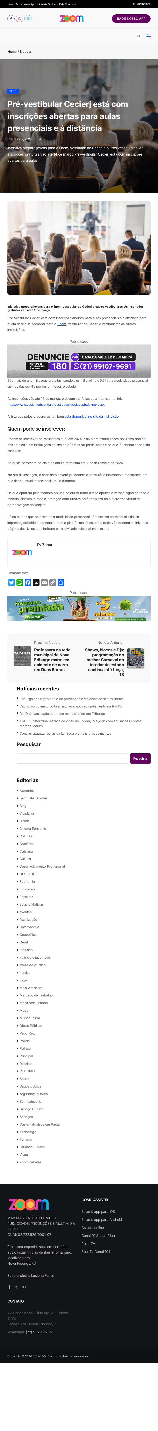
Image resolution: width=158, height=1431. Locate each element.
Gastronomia (29, 927)
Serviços (26, 1117)
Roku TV (88, 1244)
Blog (12, 91)
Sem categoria (30, 1101)
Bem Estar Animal (33, 798)
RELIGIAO (27, 1071)
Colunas (26, 836)
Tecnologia (28, 1132)
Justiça (25, 973)
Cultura (25, 859)
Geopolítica (28, 935)
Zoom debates (30, 1162)
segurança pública (34, 1094)
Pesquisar (29, 744)
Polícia (25, 1041)
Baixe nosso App (25, 4)
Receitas (26, 1064)
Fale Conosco (67, 4)
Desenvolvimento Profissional (42, 866)
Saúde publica (30, 1086)
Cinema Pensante (33, 828)
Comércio (27, 844)
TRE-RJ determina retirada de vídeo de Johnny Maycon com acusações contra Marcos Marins (80, 723)
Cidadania (27, 813)
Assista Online (47, 4)
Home (12, 51)
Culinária (26, 851)
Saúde (24, 1079)
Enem (61, 324)
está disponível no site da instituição (92, 416)
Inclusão (26, 950)
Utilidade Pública (32, 1147)
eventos (26, 912)
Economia (27, 882)
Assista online (92, 1228)
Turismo (26, 1139)
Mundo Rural (30, 1018)
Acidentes (27, 790)
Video (24, 1154)
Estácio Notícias (32, 904)
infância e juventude (35, 957)
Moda (24, 1010)
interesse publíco (33, 965)
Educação (27, 889)
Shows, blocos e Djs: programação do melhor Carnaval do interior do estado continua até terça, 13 (104, 662)
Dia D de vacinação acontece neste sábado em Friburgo (62, 714)
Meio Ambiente (31, 988)
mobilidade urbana (34, 1003)
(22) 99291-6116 (39, 1332)
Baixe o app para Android (101, 1220)
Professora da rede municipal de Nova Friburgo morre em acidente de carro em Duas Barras (52, 659)
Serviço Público (32, 1109)
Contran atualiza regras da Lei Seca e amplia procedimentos (65, 733)
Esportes (26, 897)
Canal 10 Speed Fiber (98, 1236)
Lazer (24, 980)
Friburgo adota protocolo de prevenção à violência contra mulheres (72, 699)
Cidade (25, 821)
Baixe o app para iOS (98, 1212)
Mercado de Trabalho (36, 995)
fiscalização (28, 920)
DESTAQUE (28, 874)
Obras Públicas (31, 1026)
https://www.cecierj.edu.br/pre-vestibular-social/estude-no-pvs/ (55, 404)
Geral (24, 942)
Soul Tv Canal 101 (95, 1252)
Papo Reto (28, 1033)
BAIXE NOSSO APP (131, 19)
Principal (26, 1056)
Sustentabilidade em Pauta (40, 1124)
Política (25, 1048)
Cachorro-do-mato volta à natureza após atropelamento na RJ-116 (71, 706)
